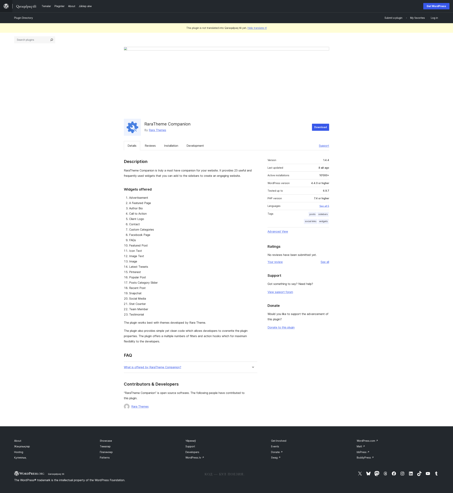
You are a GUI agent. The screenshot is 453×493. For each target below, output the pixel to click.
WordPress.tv (194, 457)
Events (275, 446)
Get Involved (278, 440)
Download (320, 127)
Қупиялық (20, 457)
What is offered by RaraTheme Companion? (152, 367)
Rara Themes (157, 130)
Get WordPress (436, 6)
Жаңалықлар (22, 446)
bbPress (363, 452)
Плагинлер (106, 452)
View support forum (280, 292)
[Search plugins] (51, 39)
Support (324, 145)
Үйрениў (190, 440)
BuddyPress (365, 457)
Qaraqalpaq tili (56, 473)
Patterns (105, 457)
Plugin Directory (23, 17)
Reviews (150, 145)
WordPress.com (367, 440)
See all (325, 262)
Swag (276, 457)
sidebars (323, 214)
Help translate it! (257, 27)
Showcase (106, 440)
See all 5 (324, 206)
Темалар (105, 446)
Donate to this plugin (281, 327)
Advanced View (278, 231)
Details (132, 145)
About (17, 440)
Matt (361, 446)
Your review (275, 262)
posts (312, 214)
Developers (192, 452)
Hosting (18, 452)
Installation (171, 145)
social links (310, 221)
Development (195, 145)
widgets (323, 221)
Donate (277, 452)
